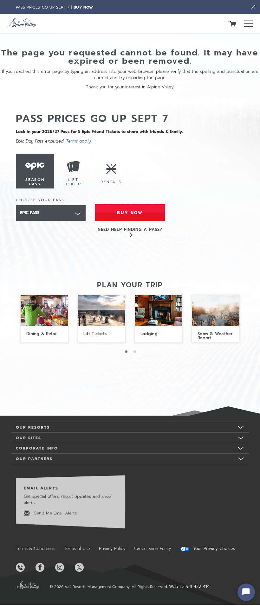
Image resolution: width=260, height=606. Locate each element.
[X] (84, 567)
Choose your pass (40, 200)
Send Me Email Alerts (55, 513)
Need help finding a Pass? (130, 229)
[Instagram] (64, 567)
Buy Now (83, 7)
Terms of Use (77, 548)
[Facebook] (45, 567)
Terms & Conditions (35, 548)
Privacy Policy (112, 548)
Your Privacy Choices (213, 549)
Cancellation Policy (152, 548)
